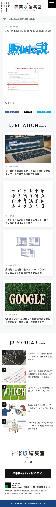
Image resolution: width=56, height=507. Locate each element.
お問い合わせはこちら (28, 473)
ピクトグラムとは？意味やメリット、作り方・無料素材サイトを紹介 (27, 221)
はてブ (44, 112)
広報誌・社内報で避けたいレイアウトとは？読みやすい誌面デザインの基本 (25, 271)
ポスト (29, 112)
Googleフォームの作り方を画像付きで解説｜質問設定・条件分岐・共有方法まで (27, 320)
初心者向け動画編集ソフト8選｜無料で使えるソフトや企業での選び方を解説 (27, 172)
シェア (13, 112)
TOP (4, 19)
